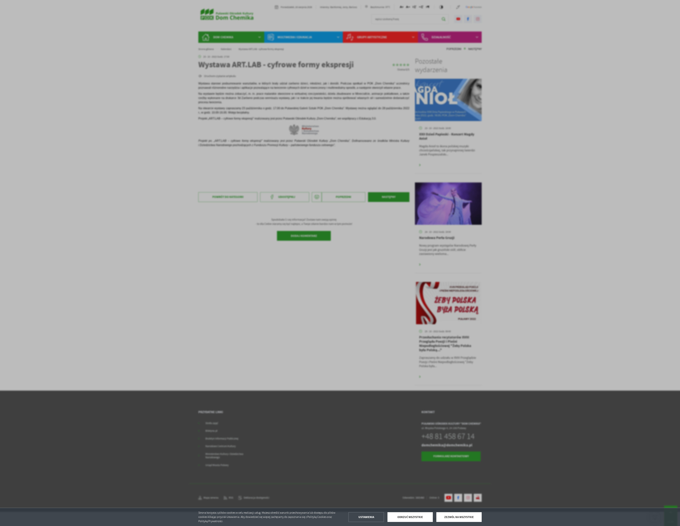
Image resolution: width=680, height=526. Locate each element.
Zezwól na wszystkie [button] (459, 517)
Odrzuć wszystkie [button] (410, 517)
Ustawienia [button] (366, 517)
